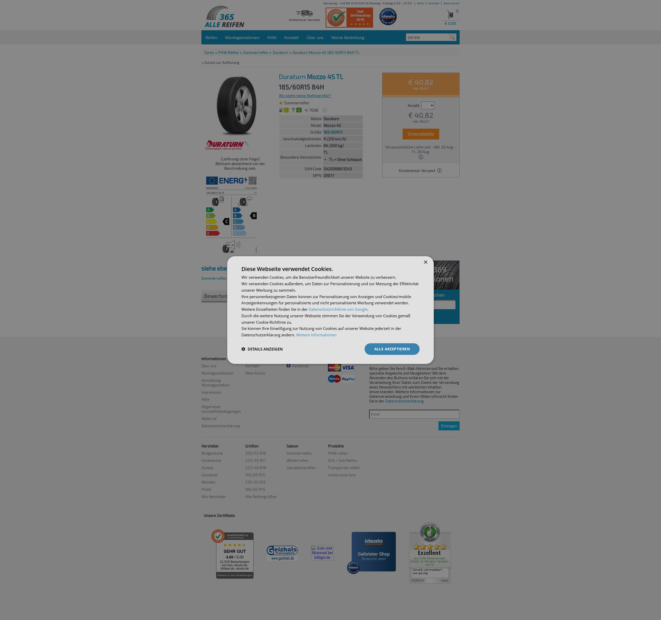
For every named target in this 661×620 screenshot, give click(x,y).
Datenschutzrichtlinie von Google (338, 309)
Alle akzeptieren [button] (392, 348)
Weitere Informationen (316, 334)
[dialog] (330, 310)
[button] (262, 349)
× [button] (425, 262)
